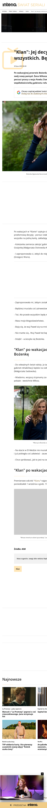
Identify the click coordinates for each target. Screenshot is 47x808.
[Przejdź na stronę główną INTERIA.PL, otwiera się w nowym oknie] (10, 4)
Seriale (21, 11)
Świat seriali (13, 11)
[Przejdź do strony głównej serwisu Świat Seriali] (31, 4)
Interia (4, 11)
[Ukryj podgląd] (42, 774)
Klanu (37, 480)
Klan (27, 11)
